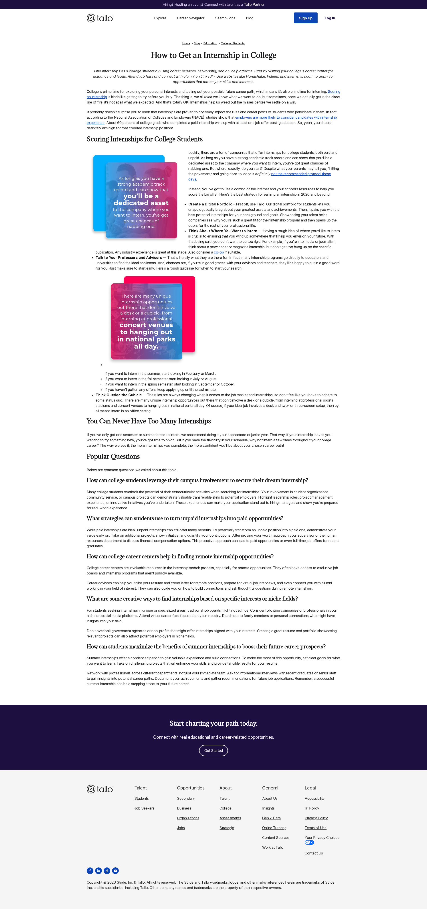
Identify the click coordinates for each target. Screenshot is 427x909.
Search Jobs (225, 18)
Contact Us (314, 853)
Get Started (213, 750)
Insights (268, 808)
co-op (219, 252)
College (226, 808)
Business (184, 808)
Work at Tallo (272, 847)
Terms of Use (315, 828)
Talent (225, 798)
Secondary (186, 798)
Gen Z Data (271, 818)
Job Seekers (144, 808)
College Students (233, 43)
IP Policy (312, 808)
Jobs (181, 828)
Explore (160, 18)
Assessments (230, 818)
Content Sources (276, 837)
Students (141, 798)
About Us (270, 798)
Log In (330, 18)
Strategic (227, 828)
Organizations (188, 818)
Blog (249, 18)
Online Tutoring (274, 828)
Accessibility (315, 798)
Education (210, 43)
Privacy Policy (316, 818)
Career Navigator (190, 18)
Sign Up (305, 18)
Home (186, 43)
